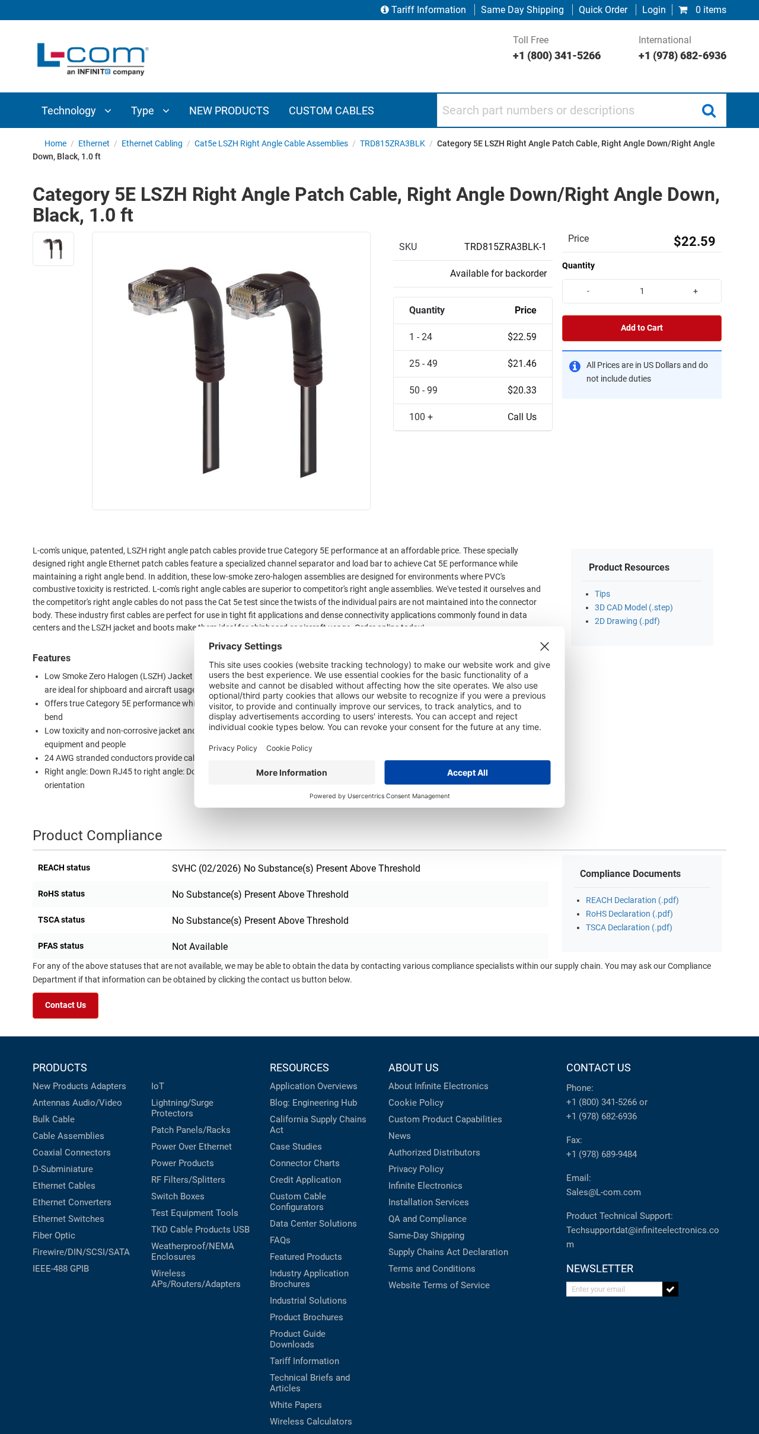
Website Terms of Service (439, 1285)
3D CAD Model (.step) (634, 608)
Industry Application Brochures (309, 1278)
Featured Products (306, 1256)
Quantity (578, 265)
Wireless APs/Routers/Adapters (196, 1278)
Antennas (51, 1102)
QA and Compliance (427, 1219)
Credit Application (305, 1179)
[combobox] (581, 110)
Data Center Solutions (313, 1223)
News (399, 1136)
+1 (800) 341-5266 (601, 1102)
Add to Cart (642, 328)
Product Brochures (306, 1317)
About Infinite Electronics (438, 1086)
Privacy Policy (416, 1169)
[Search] (708, 110)
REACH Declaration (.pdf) (632, 900)
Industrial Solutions (308, 1300)
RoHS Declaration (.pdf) (629, 914)
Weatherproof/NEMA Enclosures (192, 1251)
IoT (157, 1086)
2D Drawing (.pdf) (627, 621)
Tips (602, 594)
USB (241, 1229)
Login (654, 9)
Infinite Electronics (425, 1185)
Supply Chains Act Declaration (448, 1252)
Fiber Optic (54, 1235)
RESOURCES (299, 1067)
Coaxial (47, 1152)
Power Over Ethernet (191, 1146)
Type (144, 110)
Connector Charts (305, 1163)
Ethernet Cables (64, 1185)
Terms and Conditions (432, 1268)
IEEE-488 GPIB (61, 1268)
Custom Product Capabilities (445, 1119)
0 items (709, 9)
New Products (60, 1086)
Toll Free (557, 48)
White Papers (296, 1405)
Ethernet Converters (72, 1202)
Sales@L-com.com (603, 1192)
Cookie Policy (416, 1102)
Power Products (182, 1163)
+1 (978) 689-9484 (601, 1154)
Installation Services (428, 1202)
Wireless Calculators (311, 1421)
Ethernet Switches (68, 1219)
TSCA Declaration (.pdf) (629, 928)
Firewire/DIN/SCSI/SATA (81, 1252)
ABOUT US (413, 1067)
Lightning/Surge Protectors (182, 1108)
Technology (70, 110)
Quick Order (603, 9)
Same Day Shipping (522, 9)
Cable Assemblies (68, 1136)
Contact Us (65, 1005)
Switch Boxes (178, 1196)
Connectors (88, 1152)
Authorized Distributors (434, 1152)
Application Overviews (314, 1086)
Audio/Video (97, 1102)
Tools (227, 1213)
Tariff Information (428, 9)
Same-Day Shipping (426, 1235)
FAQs (280, 1240)
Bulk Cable (54, 1119)
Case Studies (296, 1146)
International (682, 48)
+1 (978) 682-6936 (601, 1116)
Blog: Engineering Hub (313, 1102)
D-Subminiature (63, 1169)
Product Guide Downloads (298, 1339)
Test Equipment (182, 1213)
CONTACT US (598, 1067)
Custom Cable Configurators (298, 1201)
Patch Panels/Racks (191, 1130)
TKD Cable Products (191, 1229)
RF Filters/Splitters (188, 1179)
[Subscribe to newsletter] (670, 1289)
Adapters (108, 1086)
